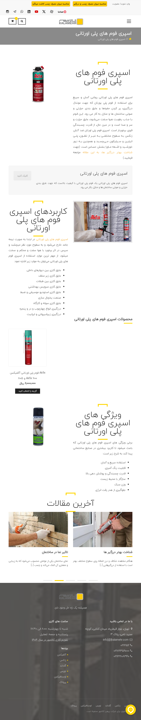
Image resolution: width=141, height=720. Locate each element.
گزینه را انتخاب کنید (28, 391)
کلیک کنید (22, 176)
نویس (63, 671)
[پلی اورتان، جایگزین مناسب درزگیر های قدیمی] (102, 529)
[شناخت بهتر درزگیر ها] (38, 529)
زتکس (63, 660)
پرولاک (62, 682)
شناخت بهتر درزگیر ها (53, 551)
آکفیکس (61, 654)
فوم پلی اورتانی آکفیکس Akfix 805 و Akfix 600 (27, 375)
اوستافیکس (60, 676)
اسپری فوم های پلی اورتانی (52, 239)
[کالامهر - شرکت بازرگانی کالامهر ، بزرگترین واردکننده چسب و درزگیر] (70, 21)
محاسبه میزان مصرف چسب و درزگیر (90, 4)
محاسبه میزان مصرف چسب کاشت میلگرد (50, 4)
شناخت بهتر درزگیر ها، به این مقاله (107, 152)
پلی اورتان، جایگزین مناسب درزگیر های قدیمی (107, 553)
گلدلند (63, 665)
